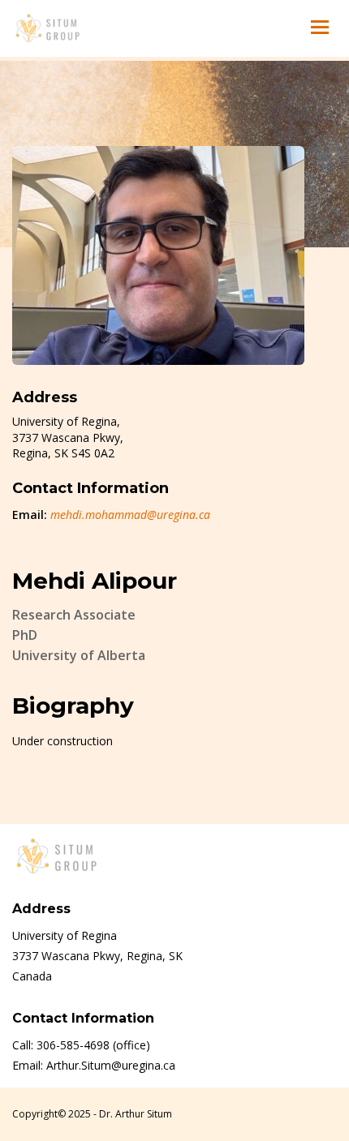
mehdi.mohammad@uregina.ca (130, 514)
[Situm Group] (47, 28)
